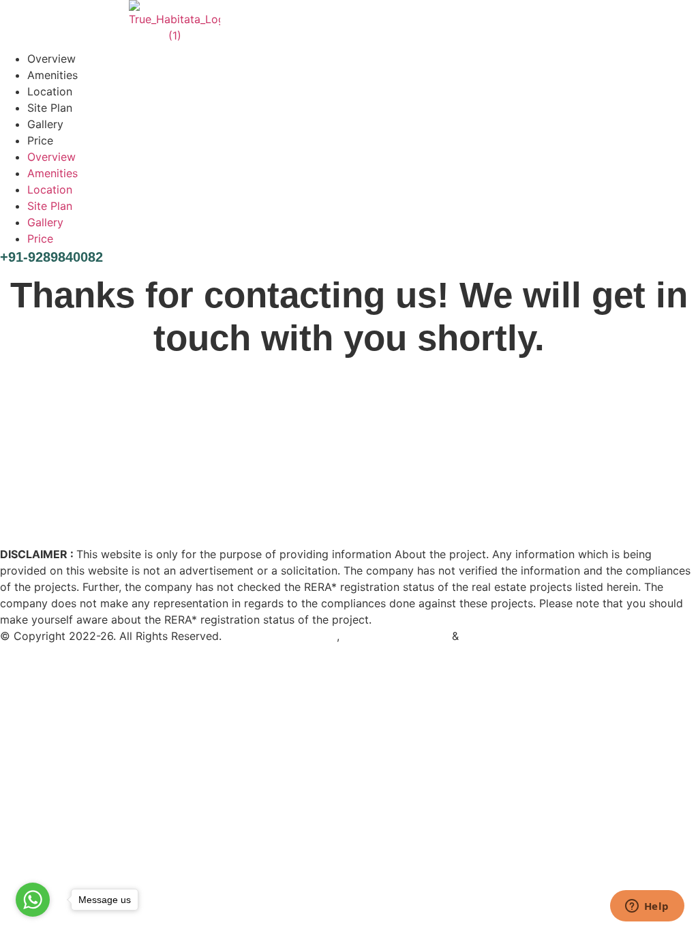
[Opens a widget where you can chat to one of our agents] (646, 907)
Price (40, 140)
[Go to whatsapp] (33, 900)
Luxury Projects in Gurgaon (532, 636)
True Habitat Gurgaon (281, 636)
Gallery (45, 124)
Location (49, 91)
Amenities (52, 75)
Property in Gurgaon (396, 636)
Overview (51, 58)
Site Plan (49, 108)
